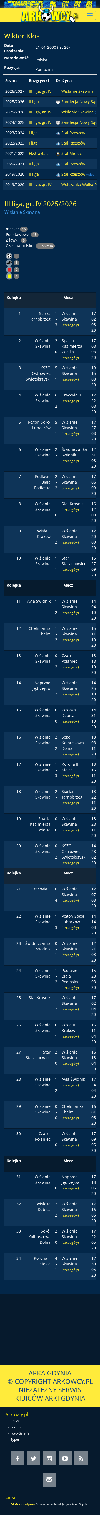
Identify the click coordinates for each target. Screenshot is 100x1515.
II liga (34, 101)
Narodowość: (16, 58)
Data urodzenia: (14, 48)
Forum (16, 1427)
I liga (33, 132)
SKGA (15, 1421)
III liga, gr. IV (40, 91)
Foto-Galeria (20, 1433)
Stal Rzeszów (73, 132)
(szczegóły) (70, 325)
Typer (15, 1439)
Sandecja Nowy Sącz (80, 101)
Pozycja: (12, 67)
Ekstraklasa (39, 153)
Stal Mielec (71, 153)
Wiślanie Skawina (77, 91)
